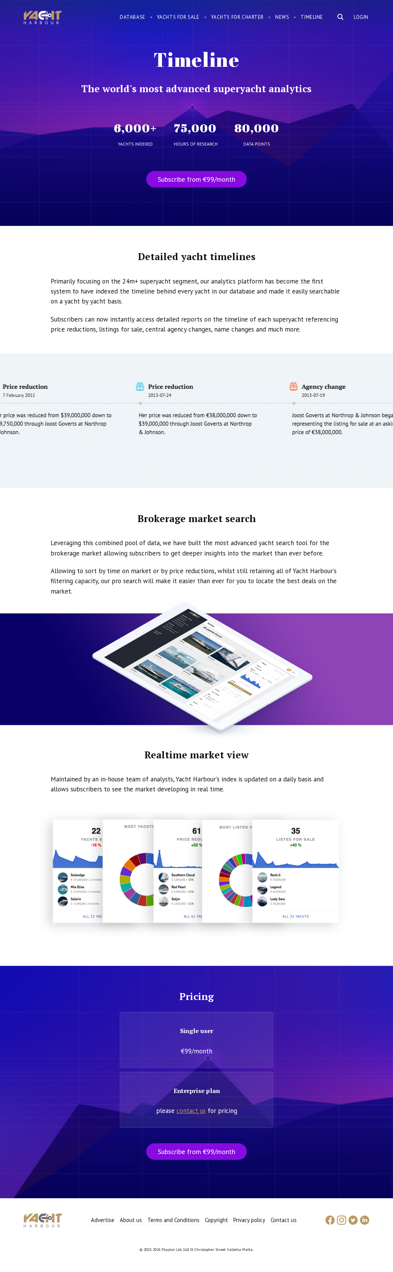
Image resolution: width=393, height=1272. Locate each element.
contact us (191, 1110)
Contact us (284, 1220)
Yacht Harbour (43, 18)
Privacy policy (249, 1220)
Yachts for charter (237, 17)
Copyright (216, 1220)
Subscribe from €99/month (196, 179)
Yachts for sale (178, 17)
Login (361, 17)
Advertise (102, 1220)
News (282, 17)
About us (131, 1220)
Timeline (312, 17)
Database (132, 17)
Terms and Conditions (173, 1220)
